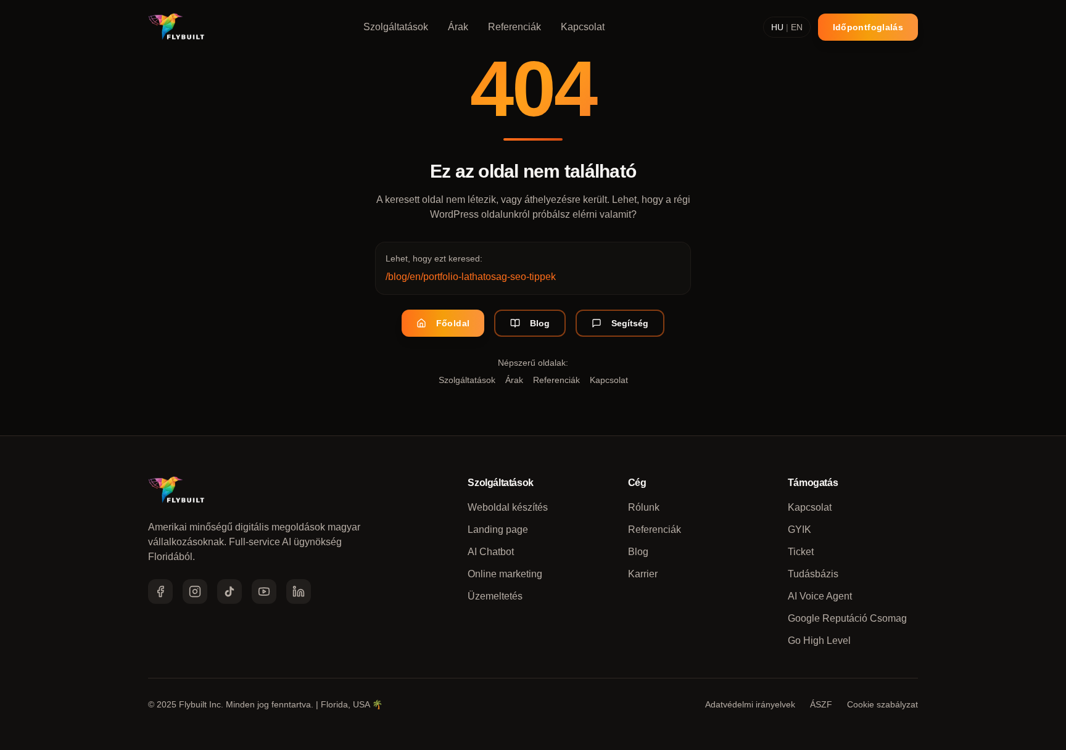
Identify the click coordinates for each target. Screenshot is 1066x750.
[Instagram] (195, 591)
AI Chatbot (491, 551)
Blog (540, 323)
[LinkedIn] (298, 591)
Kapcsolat (583, 27)
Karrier (643, 574)
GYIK (799, 529)
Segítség (629, 323)
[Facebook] (160, 591)
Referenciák (514, 27)
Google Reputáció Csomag (847, 618)
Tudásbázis (813, 574)
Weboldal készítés (508, 507)
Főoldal (452, 323)
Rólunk (643, 507)
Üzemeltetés (495, 596)
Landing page (498, 529)
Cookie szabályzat (882, 704)
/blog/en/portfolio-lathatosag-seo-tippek (471, 276)
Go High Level (819, 640)
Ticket (801, 551)
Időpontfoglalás (868, 27)
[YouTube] (264, 591)
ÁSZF (821, 704)
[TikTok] (229, 591)
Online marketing (505, 574)
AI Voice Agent (820, 596)
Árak (458, 27)
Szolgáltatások (395, 27)
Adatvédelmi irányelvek (750, 704)
